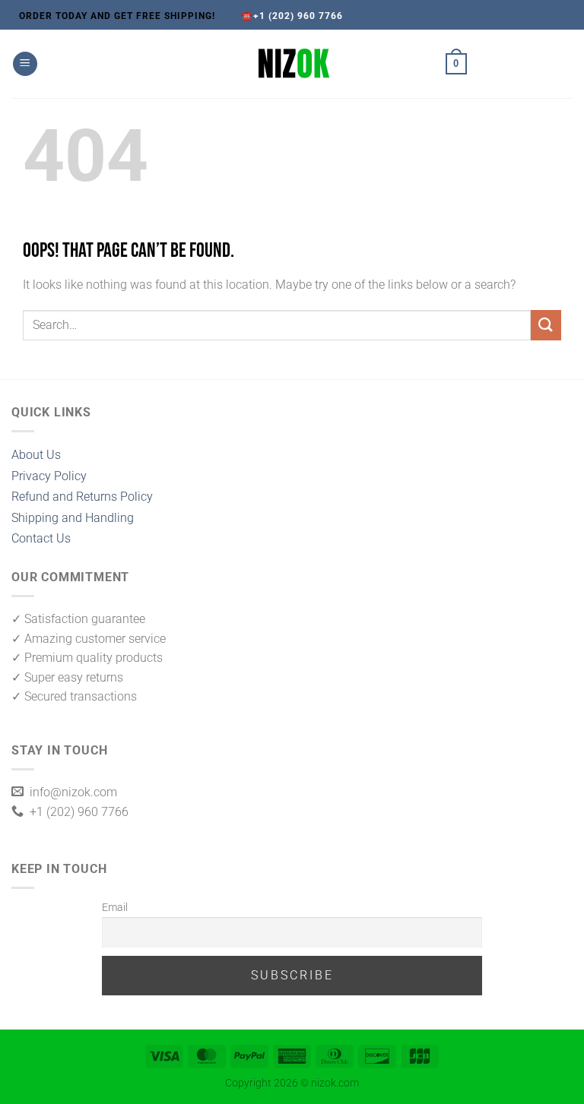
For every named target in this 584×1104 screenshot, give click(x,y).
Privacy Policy (49, 476)
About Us (36, 455)
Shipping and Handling (72, 518)
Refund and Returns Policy (82, 496)
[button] (25, 64)
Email (115, 907)
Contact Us (41, 538)
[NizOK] (292, 64)
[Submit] (546, 325)
